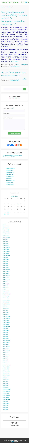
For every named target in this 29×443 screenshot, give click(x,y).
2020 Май (5, 332)
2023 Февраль (6, 399)
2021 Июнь (5, 359)
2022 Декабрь (6, 395)
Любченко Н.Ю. (10, 176)
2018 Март (5, 281)
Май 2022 (14, 196)
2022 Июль (5, 385)
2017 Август (6, 267)
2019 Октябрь (6, 318)
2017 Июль (5, 265)
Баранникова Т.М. (10, 168)
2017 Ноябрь (6, 273)
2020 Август (6, 338)
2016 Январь (6, 235)
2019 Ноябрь (6, 320)
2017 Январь (6, 253)
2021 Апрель (6, 354)
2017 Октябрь (6, 271)
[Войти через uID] (8, 145)
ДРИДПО (13, 157)
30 (4, 214)
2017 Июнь (5, 263)
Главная (3, 7)
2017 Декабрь (6, 275)
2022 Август (6, 387)
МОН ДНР (19, 155)
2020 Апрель (6, 330)
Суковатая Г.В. (9, 174)
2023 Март (5, 401)
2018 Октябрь (6, 296)
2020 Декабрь (6, 346)
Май (10, 7)
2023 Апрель (6, 403)
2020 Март (5, 328)
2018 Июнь (5, 288)
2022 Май (5, 381)
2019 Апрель (6, 308)
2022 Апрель (6, 379)
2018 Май (5, 285)
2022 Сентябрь (6, 389)
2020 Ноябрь (6, 344)
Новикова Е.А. (9, 170)
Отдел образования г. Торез (10, 155)
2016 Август (6, 245)
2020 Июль (5, 336)
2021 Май (5, 356)
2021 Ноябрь (6, 369)
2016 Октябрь (6, 247)
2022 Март (5, 377)
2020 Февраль (6, 326)
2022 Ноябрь (6, 393)
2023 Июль (5, 409)
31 (8, 214)
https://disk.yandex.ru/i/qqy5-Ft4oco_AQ (10, 75)
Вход (18, 98)
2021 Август (6, 363)
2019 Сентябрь (6, 316)
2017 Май (5, 261)
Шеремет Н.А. (9, 182)
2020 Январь (6, 324)
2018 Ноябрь (6, 298)
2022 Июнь (5, 383)
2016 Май (5, 241)
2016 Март (5, 239)
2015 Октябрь (6, 229)
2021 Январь (6, 348)
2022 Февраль (6, 375)
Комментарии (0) (15, 66)
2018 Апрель (6, 283)
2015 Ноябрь (6, 231)
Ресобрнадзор (6, 157)
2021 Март (5, 352)
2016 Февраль (6, 237)
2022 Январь (6, 373)
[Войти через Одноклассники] (21, 145)
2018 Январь (6, 277)
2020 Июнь (5, 334)
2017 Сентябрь (6, 269)
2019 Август (6, 314)
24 (8, 212)
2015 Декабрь (6, 233)
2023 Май (5, 405)
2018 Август (6, 292)
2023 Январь (6, 397)
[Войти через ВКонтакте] (10, 145)
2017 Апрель (6, 259)
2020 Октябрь (6, 342)
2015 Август (6, 227)
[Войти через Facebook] (13, 145)
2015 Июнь (5, 225)
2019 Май (5, 310)
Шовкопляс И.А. (10, 184)
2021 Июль (5, 361)
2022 (7, 7)
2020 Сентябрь (6, 340)
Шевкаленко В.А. (10, 172)
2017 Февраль (6, 255)
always (17, 64)
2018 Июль (5, 290)
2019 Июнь (5, 312)
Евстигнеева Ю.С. (10, 180)
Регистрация (13, 98)
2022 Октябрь (6, 391)
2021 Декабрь (6, 371)
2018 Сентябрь (6, 294)
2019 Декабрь (6, 322)
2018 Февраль (6, 279)
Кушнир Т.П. (9, 178)
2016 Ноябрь (6, 249)
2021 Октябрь (6, 367)
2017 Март (5, 257)
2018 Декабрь (6, 300)
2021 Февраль (6, 350)
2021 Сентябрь (6, 365)
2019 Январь (6, 302)
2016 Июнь (5, 243)
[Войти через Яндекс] (16, 145)
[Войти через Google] (18, 145)
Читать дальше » (15, 61)
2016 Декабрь (6, 251)
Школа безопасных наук (13, 72)
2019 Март (5, 306)
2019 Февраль (6, 304)
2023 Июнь (5, 407)
